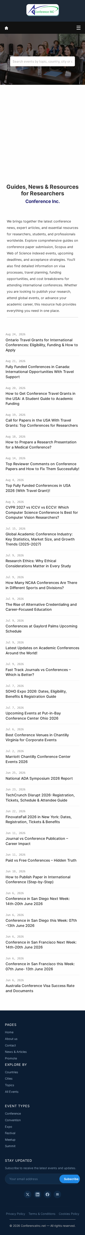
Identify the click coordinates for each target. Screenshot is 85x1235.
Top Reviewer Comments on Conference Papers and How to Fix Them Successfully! (42, 466)
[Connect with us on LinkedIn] (37, 1194)
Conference (13, 1113)
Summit (10, 1146)
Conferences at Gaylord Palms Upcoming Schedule (41, 628)
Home (9, 1032)
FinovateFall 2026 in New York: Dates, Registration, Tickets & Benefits (39, 819)
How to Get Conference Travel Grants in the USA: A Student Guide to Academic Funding (41, 398)
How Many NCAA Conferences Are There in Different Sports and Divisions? (41, 585)
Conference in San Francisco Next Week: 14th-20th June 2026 (41, 945)
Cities (9, 1078)
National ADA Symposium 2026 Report (39, 778)
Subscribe (71, 1179)
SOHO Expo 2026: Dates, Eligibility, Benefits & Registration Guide (36, 694)
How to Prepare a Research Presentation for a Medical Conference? (41, 444)
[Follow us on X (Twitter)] (27, 1194)
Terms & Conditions (41, 1213)
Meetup (10, 1139)
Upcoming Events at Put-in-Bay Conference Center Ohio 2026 (33, 715)
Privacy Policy (15, 1213)
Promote (11, 1058)
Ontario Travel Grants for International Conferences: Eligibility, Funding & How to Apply (42, 345)
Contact (10, 1045)
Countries (11, 1072)
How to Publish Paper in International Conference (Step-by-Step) (38, 879)
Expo (8, 1126)
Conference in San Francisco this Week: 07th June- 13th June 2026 (40, 966)
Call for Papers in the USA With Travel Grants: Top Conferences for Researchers (42, 423)
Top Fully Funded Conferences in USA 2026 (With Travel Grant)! (38, 488)
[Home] (6, 28)
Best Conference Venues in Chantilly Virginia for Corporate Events (37, 737)
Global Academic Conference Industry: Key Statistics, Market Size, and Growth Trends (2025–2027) (40, 539)
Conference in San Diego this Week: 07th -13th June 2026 (41, 923)
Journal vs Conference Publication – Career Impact (37, 841)
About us (11, 1038)
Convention (13, 1120)
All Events (12, 1091)
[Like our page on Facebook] (47, 1194)
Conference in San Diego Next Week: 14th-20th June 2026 (38, 901)
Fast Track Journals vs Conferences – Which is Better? (38, 672)
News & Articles (16, 1051)
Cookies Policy (69, 1213)
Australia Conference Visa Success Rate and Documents (40, 988)
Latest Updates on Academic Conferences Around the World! (42, 650)
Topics (9, 1085)
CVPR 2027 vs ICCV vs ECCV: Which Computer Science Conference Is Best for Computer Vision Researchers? (42, 512)
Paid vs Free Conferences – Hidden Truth (41, 860)
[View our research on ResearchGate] (57, 1194)
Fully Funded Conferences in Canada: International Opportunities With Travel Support (40, 372)
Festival (10, 1133)
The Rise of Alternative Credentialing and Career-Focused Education (41, 607)
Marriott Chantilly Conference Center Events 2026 (38, 759)
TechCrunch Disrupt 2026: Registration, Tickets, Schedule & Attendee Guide (40, 797)
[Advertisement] (42, 139)
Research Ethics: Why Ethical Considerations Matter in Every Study (38, 563)
